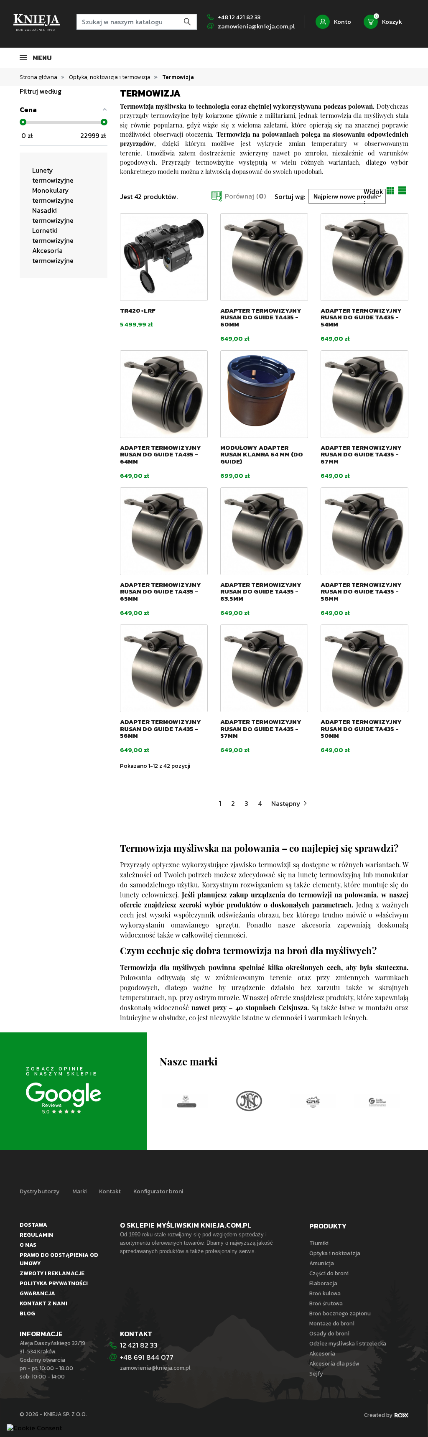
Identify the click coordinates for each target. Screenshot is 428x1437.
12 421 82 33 (139, 1345)
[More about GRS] (249, 1101)
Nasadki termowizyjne (53, 215)
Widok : (373, 196)
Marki (79, 1191)
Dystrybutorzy (40, 1191)
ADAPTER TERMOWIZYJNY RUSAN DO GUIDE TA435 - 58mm (361, 591)
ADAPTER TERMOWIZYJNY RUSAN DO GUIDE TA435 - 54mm (361, 317)
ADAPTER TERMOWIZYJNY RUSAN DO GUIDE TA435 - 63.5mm (260, 591)
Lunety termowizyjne (53, 175)
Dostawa (33, 1224)
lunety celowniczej (148, 895)
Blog (27, 1313)
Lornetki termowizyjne (53, 235)
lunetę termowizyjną (329, 875)
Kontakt (110, 1191)
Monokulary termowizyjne (53, 195)
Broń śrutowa (326, 1303)
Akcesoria (322, 1353)
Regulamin (36, 1235)
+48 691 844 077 (147, 1357)
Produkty (327, 1225)
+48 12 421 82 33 (239, 17)
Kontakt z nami (43, 1303)
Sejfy (316, 1373)
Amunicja (321, 1263)
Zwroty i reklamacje (52, 1273)
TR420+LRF (137, 310)
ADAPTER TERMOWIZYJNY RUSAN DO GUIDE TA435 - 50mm (361, 728)
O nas (28, 1245)
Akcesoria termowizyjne (53, 255)
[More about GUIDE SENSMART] (313, 1101)
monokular (391, 875)
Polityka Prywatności (54, 1283)
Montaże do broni (331, 1323)
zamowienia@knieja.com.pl (256, 26)
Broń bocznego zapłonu (340, 1313)
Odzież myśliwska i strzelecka (347, 1343)
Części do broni (329, 1273)
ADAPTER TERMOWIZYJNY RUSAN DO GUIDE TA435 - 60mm (260, 317)
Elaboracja (323, 1283)
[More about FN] (185, 1101)
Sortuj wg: (290, 196)
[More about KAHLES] (377, 1082)
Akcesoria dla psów (334, 1363)
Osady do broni (329, 1333)
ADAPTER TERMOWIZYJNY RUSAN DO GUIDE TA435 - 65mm (160, 591)
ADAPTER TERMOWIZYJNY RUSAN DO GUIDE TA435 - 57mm (260, 728)
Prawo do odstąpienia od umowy (59, 1259)
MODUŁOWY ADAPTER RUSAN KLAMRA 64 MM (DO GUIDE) (261, 454)
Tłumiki (319, 1243)
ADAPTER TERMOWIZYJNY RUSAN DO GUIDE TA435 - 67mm (361, 454)
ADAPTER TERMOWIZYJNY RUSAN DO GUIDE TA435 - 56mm (160, 728)
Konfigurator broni (158, 1191)
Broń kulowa (325, 1293)
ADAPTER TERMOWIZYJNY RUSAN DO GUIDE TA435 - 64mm (160, 454)
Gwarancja (37, 1293)
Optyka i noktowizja (334, 1253)
